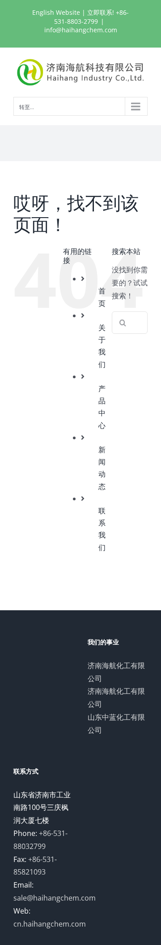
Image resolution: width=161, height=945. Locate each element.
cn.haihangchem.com (49, 924)
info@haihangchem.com (80, 30)
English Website (56, 12)
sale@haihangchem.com (54, 898)
